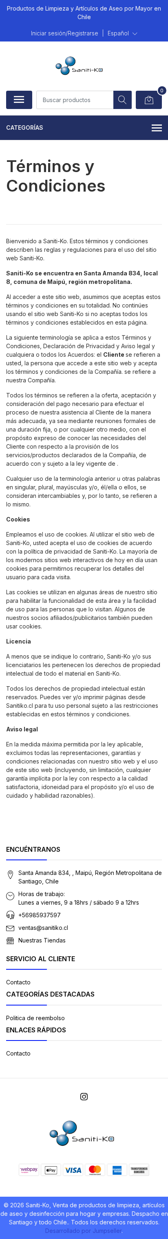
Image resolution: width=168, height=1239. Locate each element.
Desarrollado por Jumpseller (83, 1230)
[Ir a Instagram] (84, 1097)
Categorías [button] (24, 127)
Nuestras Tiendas (42, 940)
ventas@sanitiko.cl (43, 927)
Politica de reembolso (35, 1017)
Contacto (18, 982)
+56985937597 (39, 915)
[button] (122, 33)
